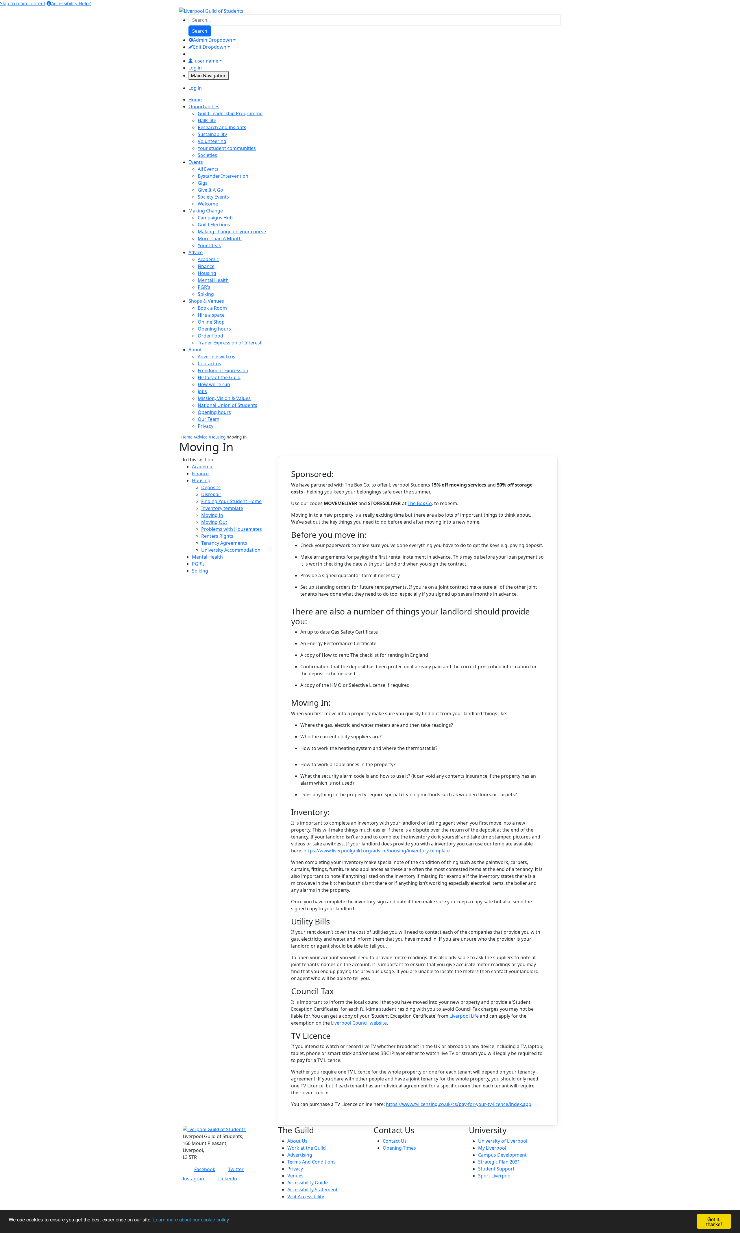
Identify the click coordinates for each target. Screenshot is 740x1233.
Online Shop (211, 322)
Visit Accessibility (305, 1196)
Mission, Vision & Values (224, 398)
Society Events (213, 197)
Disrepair (211, 494)
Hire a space (211, 315)
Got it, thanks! (714, 1221)
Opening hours (214, 329)
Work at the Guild (306, 1148)
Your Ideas (209, 245)
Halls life (207, 120)
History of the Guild (219, 377)
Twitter (236, 1169)
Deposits (211, 487)
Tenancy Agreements (224, 543)
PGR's (204, 287)
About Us (297, 1141)
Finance (206, 266)
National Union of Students (227, 405)
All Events (208, 169)
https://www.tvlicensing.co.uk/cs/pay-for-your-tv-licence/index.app (458, 1104)
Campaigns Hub (215, 217)
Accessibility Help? (71, 3)
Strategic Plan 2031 (499, 1162)
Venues (295, 1176)
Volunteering (212, 141)
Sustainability (212, 134)
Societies (207, 155)
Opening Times (399, 1148)
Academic (208, 259)
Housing (207, 273)
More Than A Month (220, 238)
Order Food (210, 336)
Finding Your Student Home (231, 501)
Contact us (209, 363)
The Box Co (420, 503)
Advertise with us (216, 356)
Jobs (202, 391)
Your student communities (227, 148)
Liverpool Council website (359, 1023)
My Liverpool (492, 1148)
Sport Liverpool (495, 1176)
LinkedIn (227, 1178)
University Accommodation (230, 550)
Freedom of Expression (223, 370)
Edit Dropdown (209, 47)
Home (187, 437)
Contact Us (395, 1141)
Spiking (206, 294)
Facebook (204, 1169)
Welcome (208, 204)
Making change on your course (232, 231)
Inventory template (222, 508)
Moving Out (214, 522)
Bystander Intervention (223, 176)
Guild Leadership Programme (230, 113)
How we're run (214, 384)
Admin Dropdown (212, 40)
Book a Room (212, 308)
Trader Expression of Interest (230, 343)
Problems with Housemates (231, 529)
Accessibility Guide (307, 1182)
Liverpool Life (464, 1016)
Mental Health (213, 280)
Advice (201, 437)
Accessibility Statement (312, 1189)
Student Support (496, 1169)
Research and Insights (222, 127)
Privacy (205, 426)
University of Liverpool (502, 1141)
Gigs (203, 183)
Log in (195, 68)
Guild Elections (214, 224)
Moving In (212, 515)
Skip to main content (22, 3)
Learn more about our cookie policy (191, 1219)
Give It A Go (210, 190)
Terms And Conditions (311, 1162)
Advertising (299, 1155)
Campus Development (502, 1155)
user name (206, 61)
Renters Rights (217, 536)
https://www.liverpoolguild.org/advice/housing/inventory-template (377, 850)
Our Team (208, 419)
